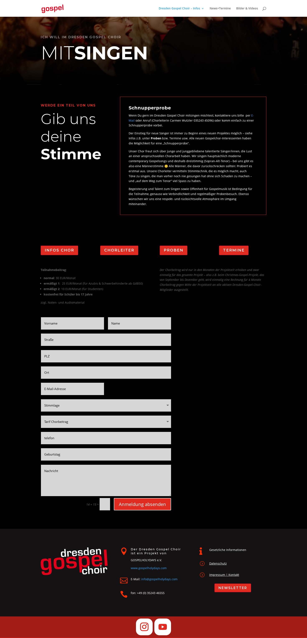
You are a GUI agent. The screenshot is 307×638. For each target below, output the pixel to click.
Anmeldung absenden (142, 504)
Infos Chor (59, 250)
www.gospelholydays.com (149, 568)
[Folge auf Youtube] (162, 627)
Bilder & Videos (247, 8)
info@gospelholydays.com (159, 579)
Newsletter (232, 588)
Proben (173, 250)
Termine (234, 250)
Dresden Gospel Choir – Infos (179, 8)
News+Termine (220, 8)
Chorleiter (119, 250)
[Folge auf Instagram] (144, 627)
